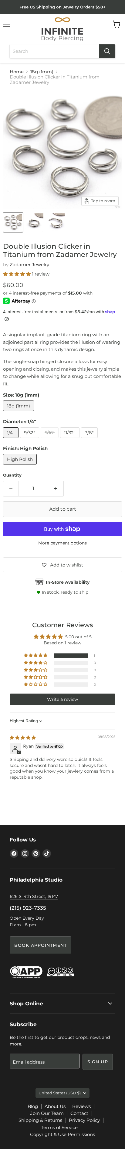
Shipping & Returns (40, 1120)
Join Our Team (47, 1113)
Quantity (12, 475)
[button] (17, 274)
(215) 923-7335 (28, 908)
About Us (55, 1106)
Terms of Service (59, 1127)
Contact (79, 1113)
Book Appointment (40, 945)
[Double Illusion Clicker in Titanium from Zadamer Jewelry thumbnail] (34, 222)
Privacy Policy (84, 1120)
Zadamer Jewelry (29, 264)
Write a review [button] (62, 699)
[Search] (107, 51)
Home (17, 71)
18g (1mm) (41, 71)
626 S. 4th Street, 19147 (34, 896)
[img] (23, 737)
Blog (33, 1106)
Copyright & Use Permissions (62, 1134)
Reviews (81, 1106)
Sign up (97, 1061)
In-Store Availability (68, 582)
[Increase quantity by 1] (56, 488)
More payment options (62, 543)
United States (60, 1092)
